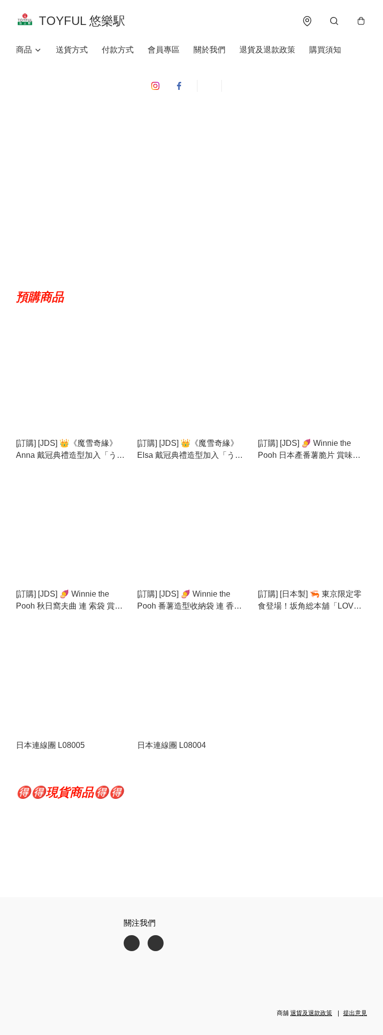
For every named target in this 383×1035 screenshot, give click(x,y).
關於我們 (209, 49)
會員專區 (164, 49)
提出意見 (355, 1013)
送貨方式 (72, 49)
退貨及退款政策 (267, 49)
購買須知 (325, 49)
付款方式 (118, 49)
